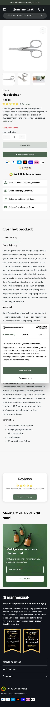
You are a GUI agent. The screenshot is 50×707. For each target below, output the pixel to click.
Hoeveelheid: (9, 132)
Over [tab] (41, 334)
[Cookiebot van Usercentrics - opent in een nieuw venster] (36, 327)
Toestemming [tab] (9, 334)
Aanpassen (24, 378)
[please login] (43, 30)
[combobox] (25, 16)
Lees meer (8, 121)
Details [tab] (25, 334)
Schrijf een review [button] (25, 497)
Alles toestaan (25, 370)
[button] (4, 9)
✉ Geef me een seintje (25, 154)
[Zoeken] (43, 15)
